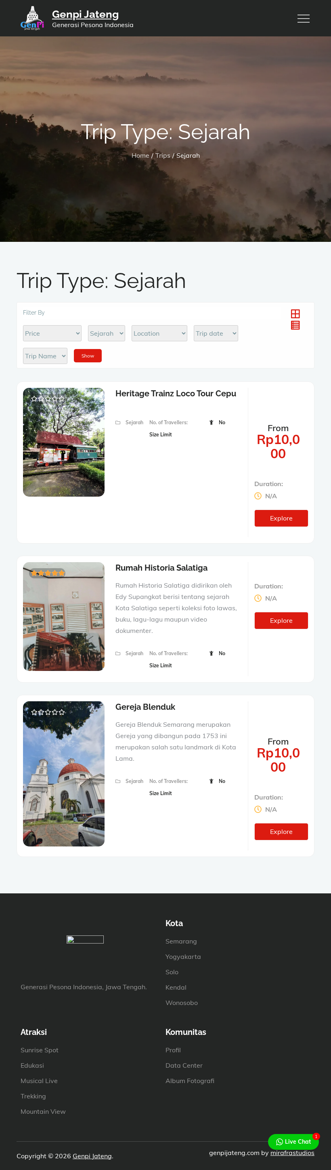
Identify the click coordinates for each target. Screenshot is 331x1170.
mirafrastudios (292, 1153)
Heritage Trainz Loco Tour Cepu (175, 393)
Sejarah (134, 422)
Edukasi (32, 1065)
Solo (172, 972)
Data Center (184, 1065)
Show (88, 356)
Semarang (181, 941)
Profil (173, 1050)
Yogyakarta (183, 956)
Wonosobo (182, 1003)
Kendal (176, 987)
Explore (281, 518)
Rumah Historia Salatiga (161, 568)
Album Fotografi (190, 1081)
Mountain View (43, 1111)
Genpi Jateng (85, 14)
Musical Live (39, 1081)
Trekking (33, 1096)
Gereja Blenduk (145, 707)
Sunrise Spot (40, 1050)
